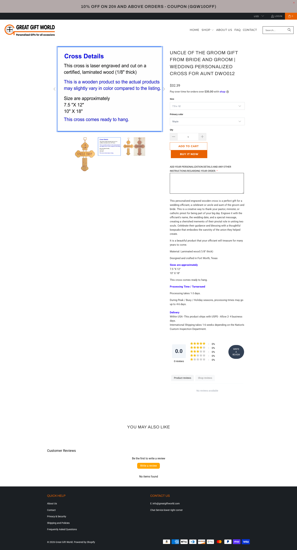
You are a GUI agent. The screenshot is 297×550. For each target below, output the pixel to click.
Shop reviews (205, 378)
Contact (51, 510)
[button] (208, 30)
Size (172, 99)
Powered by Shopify (84, 542)
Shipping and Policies (58, 523)
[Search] (289, 30)
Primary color (176, 114)
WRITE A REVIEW (236, 352)
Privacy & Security (56, 516)
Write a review (148, 465)
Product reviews (182, 378)
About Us (52, 503)
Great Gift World (64, 542)
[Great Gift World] (29, 30)
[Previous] (55, 89)
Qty (171, 129)
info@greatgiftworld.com (166, 503)
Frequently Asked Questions (62, 529)
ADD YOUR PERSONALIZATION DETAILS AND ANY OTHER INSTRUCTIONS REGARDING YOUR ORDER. (200, 168)
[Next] (164, 89)
